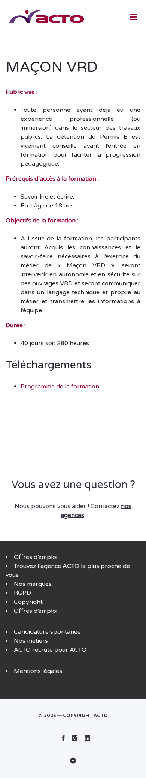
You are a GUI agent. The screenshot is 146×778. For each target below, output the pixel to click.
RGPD (22, 593)
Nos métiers (31, 641)
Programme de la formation (60, 386)
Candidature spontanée (47, 632)
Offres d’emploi (35, 557)
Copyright (28, 602)
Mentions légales (38, 671)
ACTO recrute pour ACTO (50, 650)
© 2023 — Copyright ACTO (73, 715)
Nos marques (33, 584)
